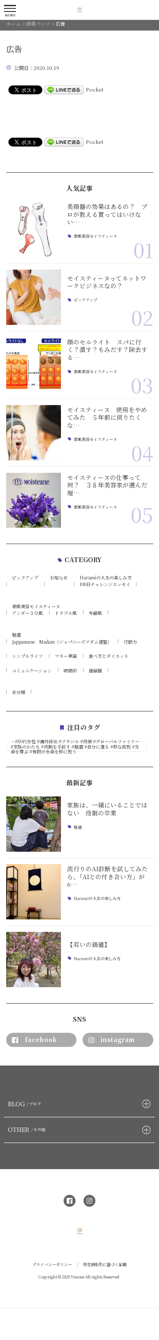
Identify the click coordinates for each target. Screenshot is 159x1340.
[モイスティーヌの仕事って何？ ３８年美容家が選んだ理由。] (33, 500)
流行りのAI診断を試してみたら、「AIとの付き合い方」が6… (107, 876)
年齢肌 (95, 613)
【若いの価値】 (88, 944)
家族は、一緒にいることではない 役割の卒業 (107, 808)
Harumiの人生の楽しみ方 (106, 577)
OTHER (26, 1129)
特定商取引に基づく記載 (105, 1264)
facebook (41, 1039)
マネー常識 (66, 656)
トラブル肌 (66, 613)
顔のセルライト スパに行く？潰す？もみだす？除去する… (107, 349)
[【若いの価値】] (33, 959)
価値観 (95, 670)
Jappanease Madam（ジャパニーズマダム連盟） (62, 641)
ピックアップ (85, 300)
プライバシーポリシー (52, 1264)
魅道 (16, 634)
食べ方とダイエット (109, 656)
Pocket (94, 89)
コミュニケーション (32, 670)
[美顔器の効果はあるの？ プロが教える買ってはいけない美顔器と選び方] (33, 229)
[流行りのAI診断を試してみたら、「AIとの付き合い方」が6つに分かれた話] (33, 891)
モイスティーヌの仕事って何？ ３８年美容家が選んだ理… (107, 485)
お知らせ (59, 577)
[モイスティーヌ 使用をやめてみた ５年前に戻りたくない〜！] (33, 432)
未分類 (18, 692)
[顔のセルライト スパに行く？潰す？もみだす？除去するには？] (33, 365)
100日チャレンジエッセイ (105, 584)
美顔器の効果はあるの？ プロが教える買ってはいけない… (107, 214)
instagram (118, 1039)
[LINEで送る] (64, 89)
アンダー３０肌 (27, 613)
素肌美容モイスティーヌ (95, 236)
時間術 (70, 670)
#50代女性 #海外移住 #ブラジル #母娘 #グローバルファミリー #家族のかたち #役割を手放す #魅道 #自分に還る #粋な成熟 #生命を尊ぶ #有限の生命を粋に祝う (75, 746)
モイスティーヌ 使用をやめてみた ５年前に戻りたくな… (107, 417)
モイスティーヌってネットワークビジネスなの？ (107, 282)
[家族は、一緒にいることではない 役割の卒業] (33, 824)
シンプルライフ (27, 656)
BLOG (24, 1103)
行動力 (130, 641)
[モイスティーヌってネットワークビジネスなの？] (33, 297)
